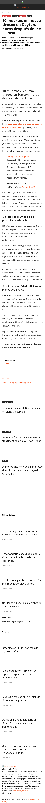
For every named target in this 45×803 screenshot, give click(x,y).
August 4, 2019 (28, 187)
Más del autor (25, 383)
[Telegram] (20, 54)
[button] (4, 7)
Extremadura (7, 402)
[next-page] (7, 479)
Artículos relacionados (11, 383)
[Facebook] (4, 54)
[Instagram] (9, 796)
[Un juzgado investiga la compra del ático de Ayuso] (22, 594)
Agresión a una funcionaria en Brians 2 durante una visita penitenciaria (19, 723)
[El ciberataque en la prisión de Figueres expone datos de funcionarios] (22, 662)
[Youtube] (18, 796)
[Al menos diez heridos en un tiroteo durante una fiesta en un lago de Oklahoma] (22, 453)
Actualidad (11, 13)
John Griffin (8, 49)
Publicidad (6, 802)
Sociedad (20, 13)
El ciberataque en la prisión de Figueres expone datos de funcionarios (19, 674)
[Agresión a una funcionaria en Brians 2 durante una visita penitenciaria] (22, 711)
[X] (10, 54)
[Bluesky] (23, 796)
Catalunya (6, 431)
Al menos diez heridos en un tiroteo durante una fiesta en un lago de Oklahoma (22, 470)
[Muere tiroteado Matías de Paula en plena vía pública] (22, 394)
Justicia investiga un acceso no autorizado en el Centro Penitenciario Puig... (20, 749)
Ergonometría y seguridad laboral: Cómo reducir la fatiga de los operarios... (21, 557)
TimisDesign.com (33, 799)
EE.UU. (29, 16)
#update (25, 156)
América (22, 16)
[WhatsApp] (15, 54)
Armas (7, 363)
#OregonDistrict (14, 156)
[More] (26, 54)
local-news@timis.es (20, 791)
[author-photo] (7, 376)
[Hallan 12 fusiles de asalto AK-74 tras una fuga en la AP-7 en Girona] (22, 424)
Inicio (4, 13)
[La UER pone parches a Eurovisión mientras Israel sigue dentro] (22, 571)
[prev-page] (3, 479)
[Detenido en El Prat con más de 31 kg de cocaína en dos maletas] (22, 639)
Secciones (6, 622)
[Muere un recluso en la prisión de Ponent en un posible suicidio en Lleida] (22, 688)
